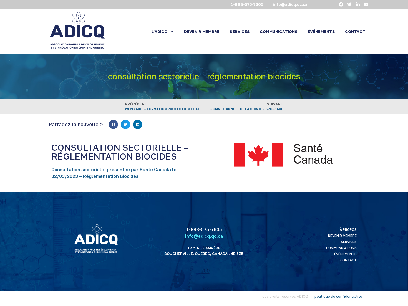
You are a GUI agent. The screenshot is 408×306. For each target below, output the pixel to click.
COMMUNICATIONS (279, 31)
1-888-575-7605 (204, 229)
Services (349, 242)
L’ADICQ (159, 31)
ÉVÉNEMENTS (321, 31)
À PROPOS (348, 229)
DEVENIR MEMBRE (202, 31)
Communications (341, 248)
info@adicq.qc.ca (204, 236)
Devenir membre (342, 236)
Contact (348, 260)
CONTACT (355, 31)
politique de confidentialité (338, 296)
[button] (113, 124)
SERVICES (240, 31)
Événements (345, 254)
